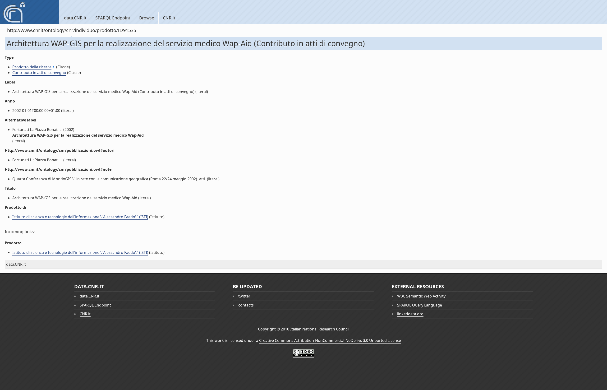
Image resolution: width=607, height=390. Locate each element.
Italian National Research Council (319, 329)
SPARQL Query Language (419, 305)
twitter (244, 296)
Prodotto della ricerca (31, 67)
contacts (246, 305)
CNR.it (169, 18)
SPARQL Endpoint (112, 18)
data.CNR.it (75, 18)
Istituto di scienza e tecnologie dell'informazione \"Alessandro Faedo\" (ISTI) (80, 216)
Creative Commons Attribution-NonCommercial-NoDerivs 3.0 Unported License (330, 340)
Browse (146, 18)
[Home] (29, 12)
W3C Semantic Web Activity (421, 296)
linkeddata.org (410, 313)
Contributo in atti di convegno (39, 72)
